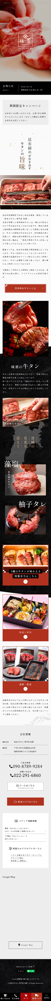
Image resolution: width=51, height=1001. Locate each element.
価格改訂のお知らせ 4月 (32, 90)
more (6, 90)
